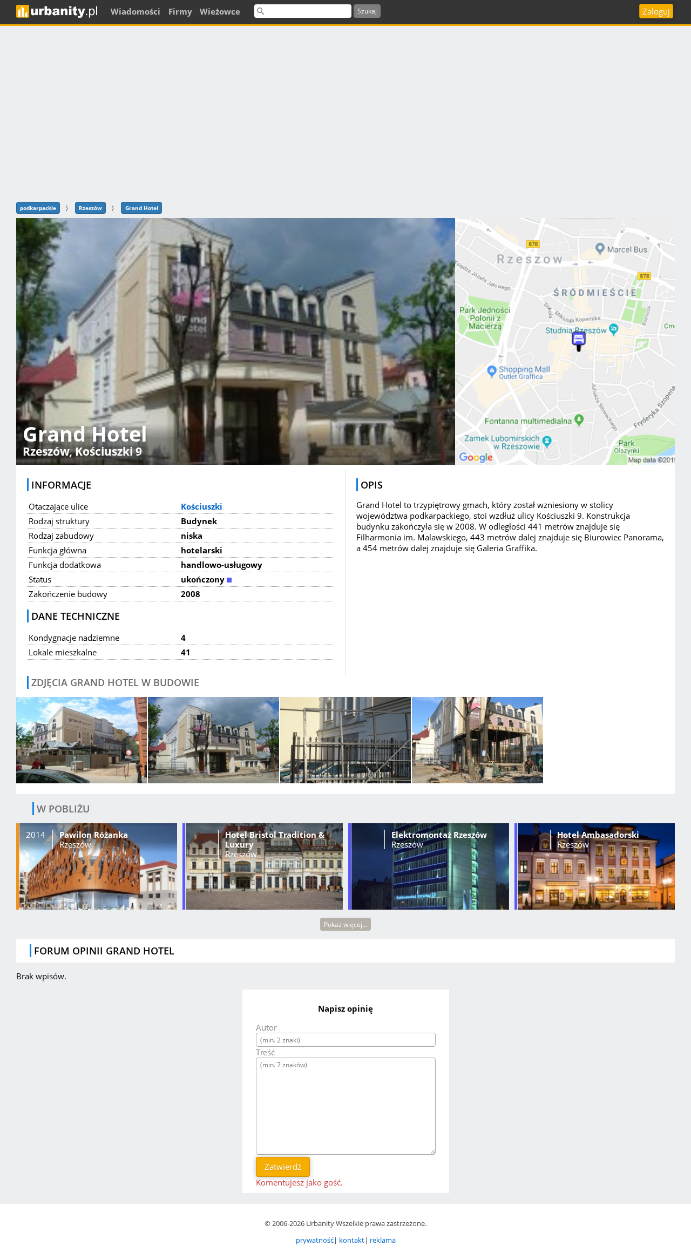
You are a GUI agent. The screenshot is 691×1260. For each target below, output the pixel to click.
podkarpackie (38, 208)
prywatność (315, 1240)
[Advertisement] (345, 112)
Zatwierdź (283, 1166)
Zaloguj (656, 11)
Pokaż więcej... (345, 924)
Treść (265, 1052)
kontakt (351, 1240)
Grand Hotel (141, 208)
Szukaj (367, 11)
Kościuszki (201, 506)
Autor (266, 1027)
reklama (383, 1240)
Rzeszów (90, 208)
